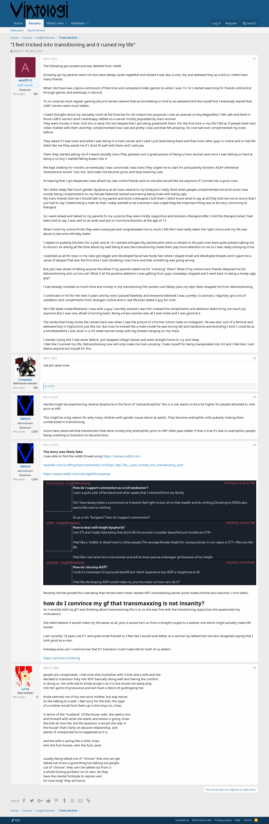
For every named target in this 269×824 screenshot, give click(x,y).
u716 (25, 689)
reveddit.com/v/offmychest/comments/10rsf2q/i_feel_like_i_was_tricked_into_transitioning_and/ (113, 465)
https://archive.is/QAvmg (61, 658)
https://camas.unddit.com (121, 456)
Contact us (182, 820)
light (17, 820)
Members (78, 23)
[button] (66, 23)
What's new (55, 23)
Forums (35, 23)
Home (18, 23)
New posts (17, 30)
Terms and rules (202, 820)
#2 (254, 358)
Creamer (25, 379)
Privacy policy (223, 820)
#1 (254, 59)
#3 (254, 397)
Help (238, 820)
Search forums (36, 30)
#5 (254, 667)
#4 (254, 445)
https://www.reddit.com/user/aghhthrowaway (76, 474)
